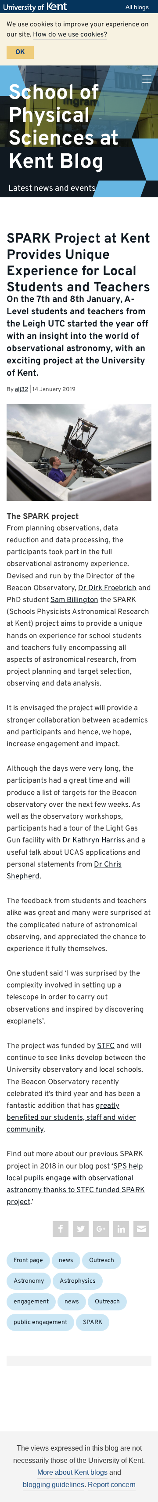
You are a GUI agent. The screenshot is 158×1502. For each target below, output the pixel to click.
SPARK (92, 1322)
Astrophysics (78, 1281)
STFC (106, 1046)
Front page (28, 1260)
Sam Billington (74, 600)
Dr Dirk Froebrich (107, 588)
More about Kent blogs (72, 1472)
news (66, 1260)
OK (20, 52)
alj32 (21, 389)
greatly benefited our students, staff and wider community (71, 1118)
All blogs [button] (137, 7)
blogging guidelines (53, 1484)
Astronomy (29, 1281)
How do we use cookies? (70, 34)
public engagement (40, 1322)
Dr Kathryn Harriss (93, 840)
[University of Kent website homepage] (38, 7)
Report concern (112, 1484)
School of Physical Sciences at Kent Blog (63, 127)
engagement (31, 1302)
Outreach (101, 1260)
